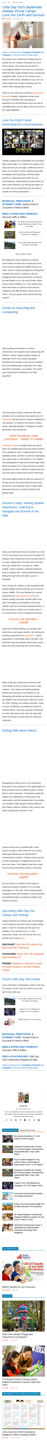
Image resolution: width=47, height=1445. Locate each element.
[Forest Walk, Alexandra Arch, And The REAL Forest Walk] (9, 245)
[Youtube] (39, 1193)
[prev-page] (3, 1311)
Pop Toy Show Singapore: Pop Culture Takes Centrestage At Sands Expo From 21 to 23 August (28, 1235)
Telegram (6, 55)
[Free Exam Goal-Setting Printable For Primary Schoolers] (7, 1269)
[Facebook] (4, 1153)
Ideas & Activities (18, 2)
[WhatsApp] (19, 1153)
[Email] (24, 1153)
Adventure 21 (30, 635)
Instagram (26, 52)
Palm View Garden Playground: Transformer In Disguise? (17, 1408)
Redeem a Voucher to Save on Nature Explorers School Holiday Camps (22, 966)
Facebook (36, 52)
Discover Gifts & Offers (14, 217)
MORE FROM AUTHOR (27, 1203)
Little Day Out (6, 1363)
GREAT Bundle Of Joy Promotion (29, 1092)
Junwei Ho (5, 1413)
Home (4, 2)
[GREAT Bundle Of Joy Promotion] (9, 1095)
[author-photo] (23, 1176)
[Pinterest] (14, 1153)
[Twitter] (9, 1153)
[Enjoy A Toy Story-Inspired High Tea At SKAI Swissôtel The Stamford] (7, 1279)
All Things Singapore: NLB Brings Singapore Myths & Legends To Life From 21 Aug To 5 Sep (29, 1290)
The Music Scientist (10, 445)
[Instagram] (12, 1193)
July (29, 931)
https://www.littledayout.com (23, 1182)
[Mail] (16, 1193)
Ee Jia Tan (7, 19)
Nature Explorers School (25, 596)
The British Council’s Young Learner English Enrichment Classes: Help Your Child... (29, 224)
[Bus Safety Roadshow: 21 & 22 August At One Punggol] (7, 1211)
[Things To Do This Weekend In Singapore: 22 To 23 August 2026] (9, 1084)
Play (9, 2)
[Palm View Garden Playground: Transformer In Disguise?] (9, 235)
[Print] (29, 1153)
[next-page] (7, 1311)
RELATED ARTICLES (10, 1203)
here (23, 938)
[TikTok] (30, 1193)
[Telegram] (34, 1153)
